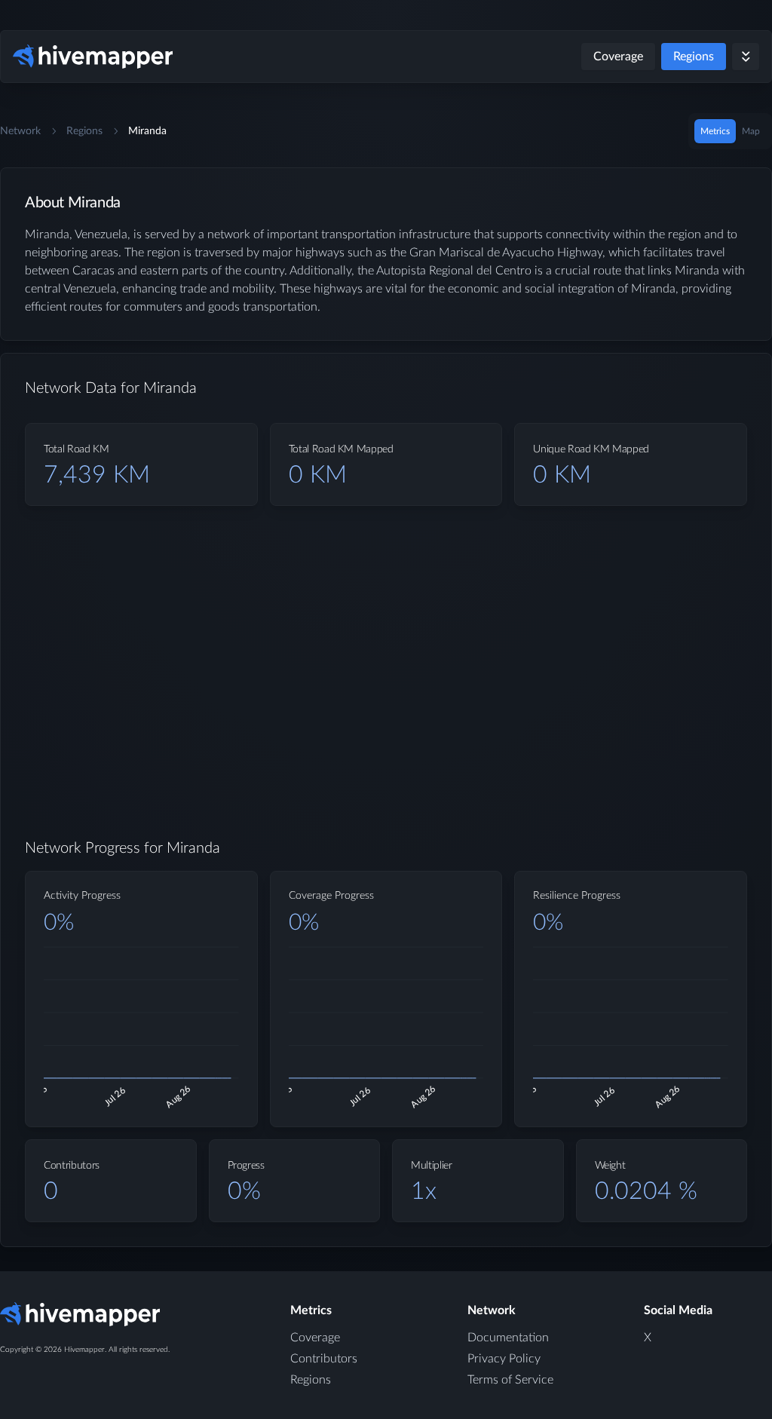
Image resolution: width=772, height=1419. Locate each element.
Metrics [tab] (715, 131)
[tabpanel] (386, 719)
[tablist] (730, 131)
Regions (693, 57)
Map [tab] (751, 131)
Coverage (618, 57)
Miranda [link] (147, 131)
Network (20, 131)
